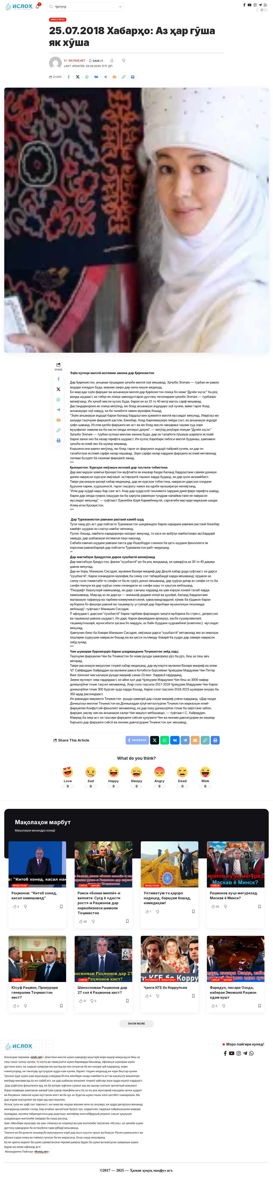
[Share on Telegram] (105, 77)
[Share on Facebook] (68, 77)
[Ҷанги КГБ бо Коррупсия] (169, 959)
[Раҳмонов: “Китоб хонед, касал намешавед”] (37, 864)
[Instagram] (255, 5)
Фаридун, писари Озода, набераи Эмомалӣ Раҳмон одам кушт (233, 992)
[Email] (114, 77)
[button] (123, 77)
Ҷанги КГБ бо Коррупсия (165, 987)
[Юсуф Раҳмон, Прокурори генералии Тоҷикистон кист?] (37, 959)
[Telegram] (260, 5)
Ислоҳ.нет (41, 1151)
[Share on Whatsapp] (87, 77)
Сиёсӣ (83, 885)
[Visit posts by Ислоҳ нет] (55, 63)
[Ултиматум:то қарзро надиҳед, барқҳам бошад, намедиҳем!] (169, 864)
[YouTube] (250, 5)
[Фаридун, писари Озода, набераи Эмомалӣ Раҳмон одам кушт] (235, 959)
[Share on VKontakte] (96, 77)
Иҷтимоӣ (151, 979)
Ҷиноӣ (95, 885)
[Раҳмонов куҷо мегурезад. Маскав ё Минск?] (235, 864)
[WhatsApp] (265, 5)
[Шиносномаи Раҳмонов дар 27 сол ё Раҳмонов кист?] (103, 959)
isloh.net (36, 1057)
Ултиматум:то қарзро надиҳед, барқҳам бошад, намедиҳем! (167, 898)
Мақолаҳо (58, 19)
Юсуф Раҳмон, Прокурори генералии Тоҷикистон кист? (35, 992)
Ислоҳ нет (77, 60)
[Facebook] (244, 5)
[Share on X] (77, 77)
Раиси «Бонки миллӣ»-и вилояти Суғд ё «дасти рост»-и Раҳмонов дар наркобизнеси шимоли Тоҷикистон (99, 903)
